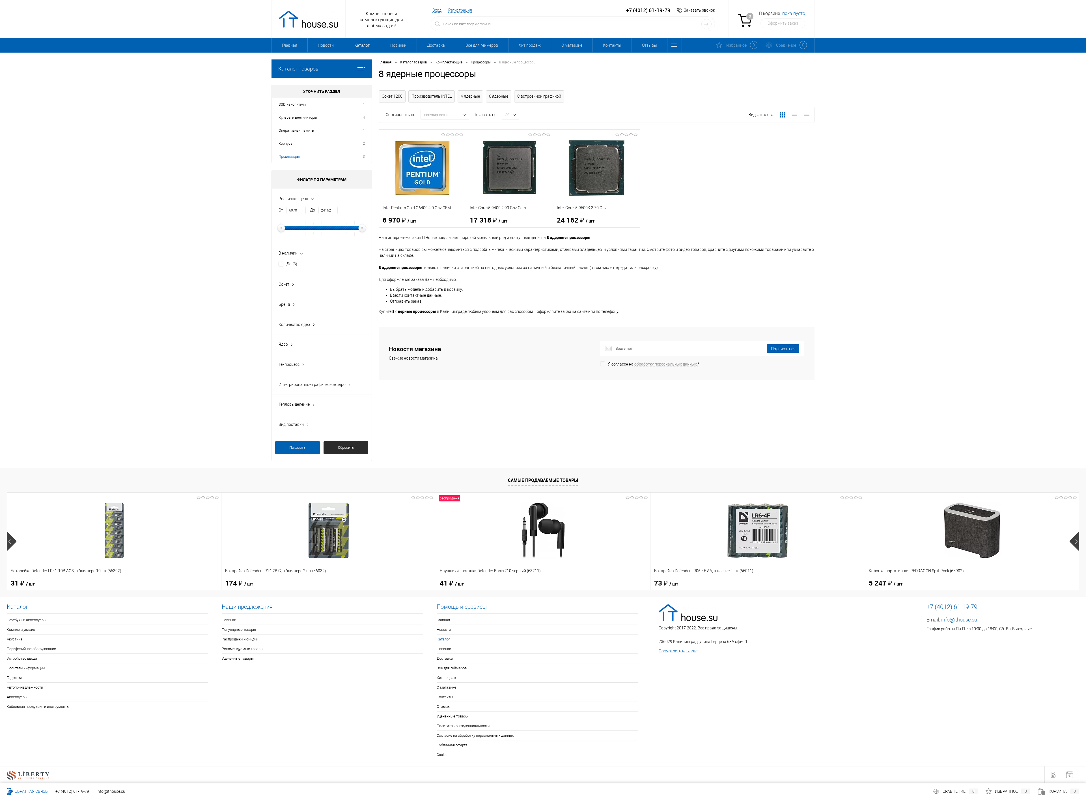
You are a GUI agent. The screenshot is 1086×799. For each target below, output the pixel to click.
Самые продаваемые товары (543, 480)
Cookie (442, 755)
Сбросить (346, 447)
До (312, 210)
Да (291, 264)
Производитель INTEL (431, 96)
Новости (326, 45)
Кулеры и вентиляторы (298, 117)
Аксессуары (17, 697)
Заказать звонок (699, 10)
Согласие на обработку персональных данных (475, 735)
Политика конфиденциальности (463, 726)
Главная (289, 45)
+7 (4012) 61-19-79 (72, 791)
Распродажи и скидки (240, 639)
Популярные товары (239, 629)
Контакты (612, 45)
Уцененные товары (238, 658)
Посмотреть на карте (678, 651)
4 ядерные (470, 96)
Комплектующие (21, 629)
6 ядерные (498, 96)
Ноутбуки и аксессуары (26, 620)
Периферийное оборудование (31, 649)
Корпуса (285, 143)
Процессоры (289, 156)
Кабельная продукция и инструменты (38, 706)
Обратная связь (31, 791)
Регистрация (460, 10)
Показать (297, 447)
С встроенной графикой (539, 96)
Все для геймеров (482, 45)
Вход (436, 10)
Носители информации (26, 668)
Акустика (14, 639)
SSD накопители (292, 104)
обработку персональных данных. (666, 364)
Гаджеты (14, 678)
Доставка (436, 45)
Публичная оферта (452, 745)
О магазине (571, 45)
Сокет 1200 (392, 96)
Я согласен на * (653, 364)
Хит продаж (530, 45)
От (281, 210)
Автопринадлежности (25, 687)
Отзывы (649, 45)
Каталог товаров (298, 69)
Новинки (398, 45)
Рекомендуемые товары (242, 649)
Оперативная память (296, 130)
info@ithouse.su (959, 620)
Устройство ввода (22, 658)
